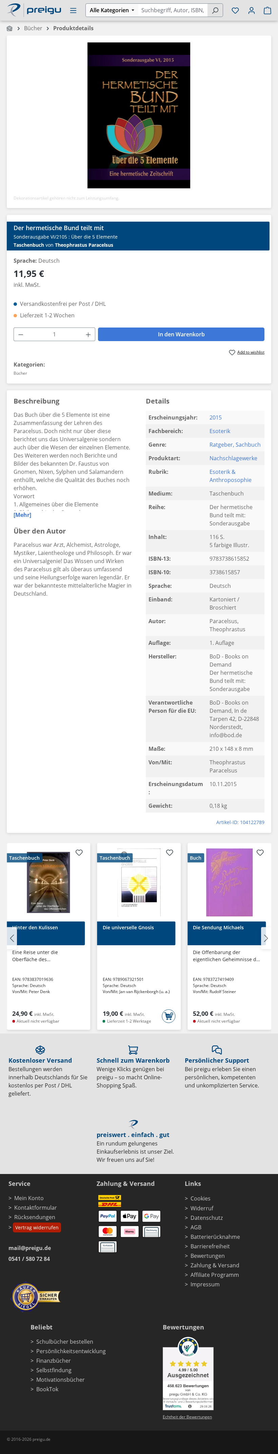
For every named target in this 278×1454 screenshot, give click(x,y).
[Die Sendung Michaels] (229, 882)
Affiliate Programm (215, 1275)
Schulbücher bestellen (64, 1341)
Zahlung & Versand (215, 1265)
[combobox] (172, 10)
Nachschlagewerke (233, 458)
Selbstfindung (54, 1370)
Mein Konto (29, 1198)
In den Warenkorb (181, 334)
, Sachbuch (247, 444)
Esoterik (220, 431)
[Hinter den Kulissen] (48, 882)
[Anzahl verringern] (21, 334)
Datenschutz (207, 1218)
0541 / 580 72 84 (29, 1259)
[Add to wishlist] (79, 854)
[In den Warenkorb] (168, 1016)
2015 (216, 417)
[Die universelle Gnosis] (139, 882)
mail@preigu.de (29, 1248)
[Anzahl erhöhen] (88, 334)
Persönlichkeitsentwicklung (71, 1351)
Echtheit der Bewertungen (187, 1417)
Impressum (205, 1284)
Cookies (201, 1198)
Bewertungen (208, 1256)
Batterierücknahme (215, 1237)
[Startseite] (10, 28)
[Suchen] (215, 10)
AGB (196, 1227)
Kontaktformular (35, 1207)
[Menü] (73, 10)
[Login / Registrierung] (251, 10)
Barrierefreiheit (210, 1246)
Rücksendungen (34, 1217)
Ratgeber (221, 444)
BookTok (47, 1389)
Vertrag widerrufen (37, 1227)
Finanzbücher (53, 1360)
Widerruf (202, 1208)
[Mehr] (22, 515)
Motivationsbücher (60, 1379)
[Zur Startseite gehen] (34, 9)
